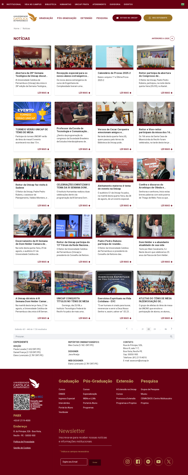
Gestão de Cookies (22, 448)
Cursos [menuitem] (62, 389)
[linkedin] (148, 462)
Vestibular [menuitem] (63, 412)
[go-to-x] (25, 16)
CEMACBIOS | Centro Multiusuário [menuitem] (156, 398)
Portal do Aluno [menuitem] (66, 407)
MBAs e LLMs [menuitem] (89, 398)
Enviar (95, 462)
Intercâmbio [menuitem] (64, 403)
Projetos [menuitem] (145, 403)
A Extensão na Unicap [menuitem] (126, 389)
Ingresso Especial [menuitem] (67, 398)
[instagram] (128, 462)
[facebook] (138, 462)
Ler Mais (42, 93)
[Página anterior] (126, 329)
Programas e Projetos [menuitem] (126, 403)
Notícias (26, 28)
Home (16, 28)
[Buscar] (171, 336)
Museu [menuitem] (144, 394)
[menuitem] (14, 4)
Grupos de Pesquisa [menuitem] (150, 389)
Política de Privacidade (24, 441)
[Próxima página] (171, 329)
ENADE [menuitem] (62, 394)
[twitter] (169, 462)
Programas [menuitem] (88, 407)
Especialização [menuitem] (90, 394)
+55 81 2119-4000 (22, 420)
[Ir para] (27, 383)
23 (155, 329)
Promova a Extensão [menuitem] (126, 398)
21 (143, 329)
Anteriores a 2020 (160, 38)
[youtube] (158, 462)
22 (149, 329)
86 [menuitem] (166, 329)
